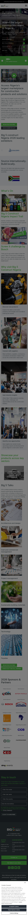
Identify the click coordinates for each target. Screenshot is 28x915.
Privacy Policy (8, 903)
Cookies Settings (14, 913)
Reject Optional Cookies (14, 909)
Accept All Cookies (14, 906)
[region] (14, 898)
